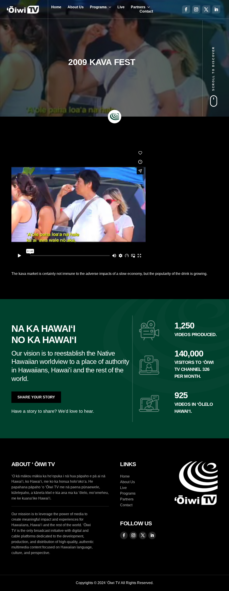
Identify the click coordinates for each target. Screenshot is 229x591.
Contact (146, 11)
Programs (98, 7)
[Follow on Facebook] (186, 9)
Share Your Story (36, 397)
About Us (76, 7)
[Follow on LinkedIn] (216, 9)
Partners (138, 7)
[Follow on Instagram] (196, 9)
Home (56, 7)
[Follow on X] (206, 9)
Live (121, 7)
